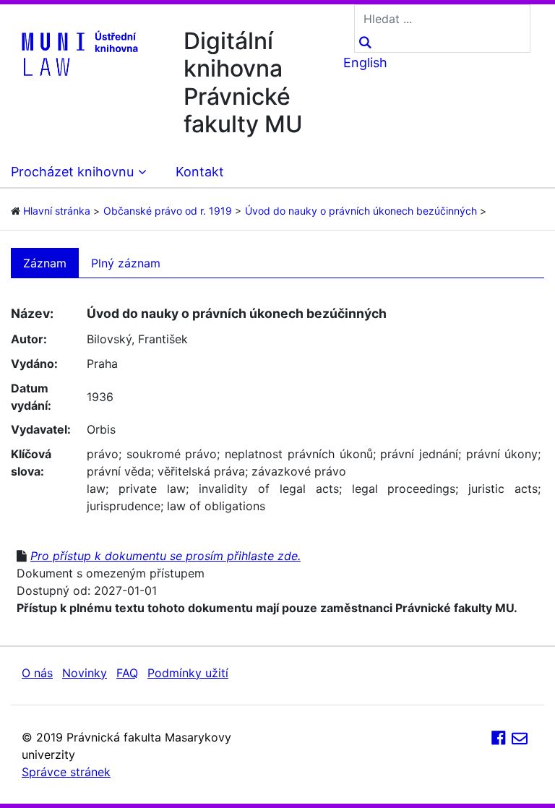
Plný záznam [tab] (125, 263)
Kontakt (200, 171)
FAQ (127, 673)
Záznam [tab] (44, 263)
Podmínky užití (187, 673)
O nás (37, 673)
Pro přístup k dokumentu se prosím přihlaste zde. (165, 556)
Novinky (84, 673)
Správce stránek (66, 772)
